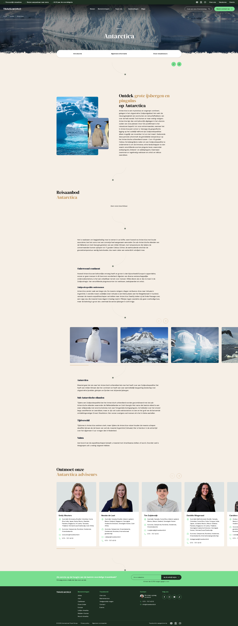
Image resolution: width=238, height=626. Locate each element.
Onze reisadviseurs (160, 54)
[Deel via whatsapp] (179, 64)
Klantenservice (105, 598)
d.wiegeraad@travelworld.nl (199, 539)
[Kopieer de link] (173, 64)
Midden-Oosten (83, 613)
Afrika (80, 595)
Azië (79, 598)
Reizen (92, 9)
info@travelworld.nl (149, 604)
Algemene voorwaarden (99, 623)
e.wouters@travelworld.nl (70, 535)
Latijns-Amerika (83, 610)
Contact (102, 604)
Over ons (212, 2)
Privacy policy (85, 623)
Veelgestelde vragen (106, 601)
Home (5, 16)
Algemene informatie (119, 54)
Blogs (143, 9)
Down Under (82, 604)
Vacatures (223, 2)
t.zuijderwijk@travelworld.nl (156, 530)
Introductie (77, 54)
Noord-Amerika (83, 616)
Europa (80, 607)
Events (232, 2)
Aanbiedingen (133, 9)
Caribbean (81, 601)
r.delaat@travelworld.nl (112, 537)
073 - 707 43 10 (67, 538)
